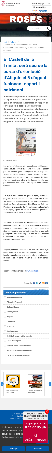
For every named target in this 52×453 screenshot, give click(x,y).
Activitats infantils (14, 297)
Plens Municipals (14, 340)
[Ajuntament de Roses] (26, 20)
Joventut (10, 326)
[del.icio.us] (40, 283)
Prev (3, 384)
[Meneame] (43, 283)
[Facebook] (34, 283)
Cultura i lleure (13, 307)
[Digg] (46, 283)
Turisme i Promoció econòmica (19, 350)
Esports (10, 316)
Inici (5, 42)
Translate (42, 10)
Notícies (13, 42)
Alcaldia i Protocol (14, 302)
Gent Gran (11, 321)
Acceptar (38, 448)
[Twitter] (37, 283)
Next (48, 384)
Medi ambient (12, 331)
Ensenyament (12, 311)
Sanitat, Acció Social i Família (19, 345)
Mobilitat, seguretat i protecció (19, 336)
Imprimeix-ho (43, 289)
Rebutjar (13, 448)
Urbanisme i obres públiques (18, 355)
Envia (35, 289)
